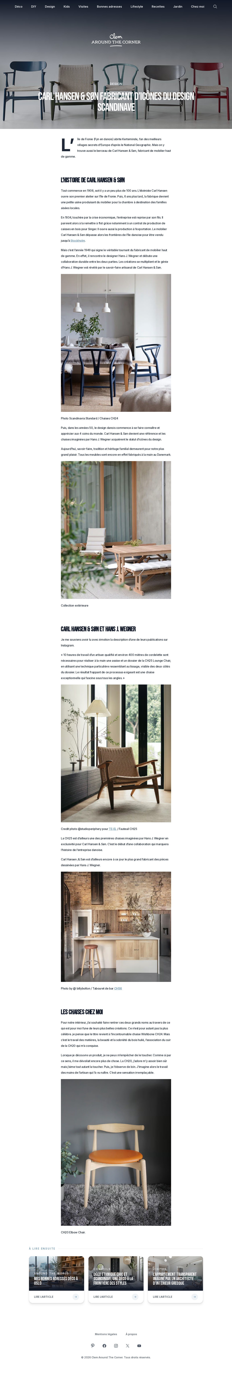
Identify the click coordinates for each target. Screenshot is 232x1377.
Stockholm (78, 240)
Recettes (158, 6)
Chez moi (197, 6)
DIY (33, 6)
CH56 (118, 988)
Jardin (177, 6)
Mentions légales (106, 1334)
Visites (83, 6)
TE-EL (113, 829)
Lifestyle (137, 6)
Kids (67, 6)
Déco (18, 6)
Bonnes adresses (109, 6)
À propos (131, 1334)
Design (50, 6)
